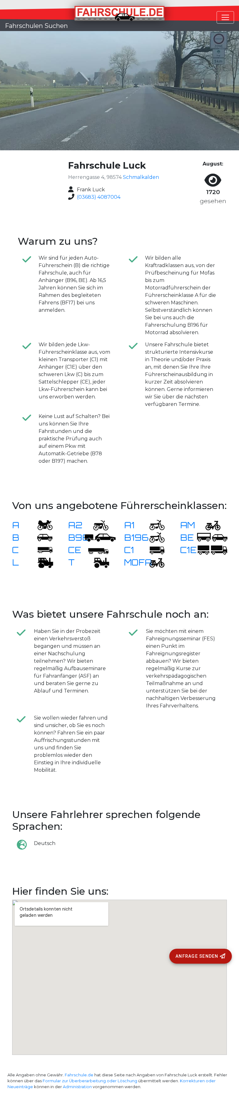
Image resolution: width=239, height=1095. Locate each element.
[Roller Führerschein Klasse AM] (209, 525)
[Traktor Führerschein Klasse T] (97, 562)
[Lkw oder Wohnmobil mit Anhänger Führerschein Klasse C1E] (212, 550)
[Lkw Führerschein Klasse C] (41, 550)
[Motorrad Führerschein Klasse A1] (153, 525)
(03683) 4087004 (98, 197)
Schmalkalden (141, 177)
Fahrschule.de (79, 1075)
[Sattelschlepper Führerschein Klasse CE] (97, 550)
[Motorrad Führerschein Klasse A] (41, 525)
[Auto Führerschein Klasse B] (41, 537)
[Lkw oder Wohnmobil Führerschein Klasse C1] (153, 550)
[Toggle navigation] (225, 17)
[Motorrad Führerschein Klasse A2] (97, 525)
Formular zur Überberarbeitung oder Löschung (90, 1081)
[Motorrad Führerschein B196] (153, 537)
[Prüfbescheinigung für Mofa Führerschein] (153, 562)
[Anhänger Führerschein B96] (100, 537)
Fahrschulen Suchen (36, 26)
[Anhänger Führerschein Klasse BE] (212, 537)
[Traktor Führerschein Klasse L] (41, 562)
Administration (77, 1086)
